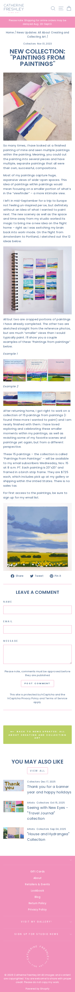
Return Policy (37, 903)
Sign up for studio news (36, 934)
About (37, 878)
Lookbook (37, 890)
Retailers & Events (37, 884)
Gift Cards (37, 871)
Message (10, 640)
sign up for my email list (20, 497)
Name (7, 601)
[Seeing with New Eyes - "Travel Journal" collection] (13, 806)
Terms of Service (56, 698)
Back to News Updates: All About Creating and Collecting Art (37, 735)
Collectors (29, 43)
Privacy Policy (30, 698)
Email (8, 621)
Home (10, 32)
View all (37, 770)
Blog (37, 897)
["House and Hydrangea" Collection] (13, 833)
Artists (31, 802)
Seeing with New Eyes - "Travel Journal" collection (47, 813)
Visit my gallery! (36, 921)
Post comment (37, 683)
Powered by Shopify (38, 988)
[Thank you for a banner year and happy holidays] (13, 785)
